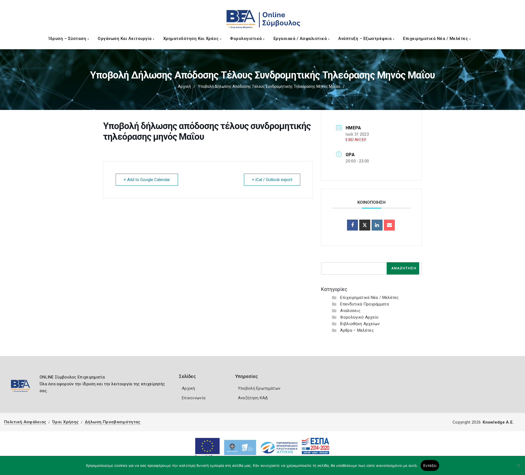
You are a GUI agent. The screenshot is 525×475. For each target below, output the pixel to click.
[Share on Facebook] (352, 225)
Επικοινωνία (193, 397)
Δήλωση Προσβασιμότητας (113, 421)
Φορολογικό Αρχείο (359, 317)
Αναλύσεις (350, 310)
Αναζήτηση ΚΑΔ (253, 397)
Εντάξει (430, 465)
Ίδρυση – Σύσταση (68, 38)
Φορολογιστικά (246, 38)
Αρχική (184, 86)
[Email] (389, 225)
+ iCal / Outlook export (272, 179)
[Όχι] (518, 468)
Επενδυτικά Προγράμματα (364, 304)
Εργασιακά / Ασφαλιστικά (300, 38)
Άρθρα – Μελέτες (357, 330)
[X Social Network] (364, 225)
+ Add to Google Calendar (147, 179)
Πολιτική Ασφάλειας (25, 421)
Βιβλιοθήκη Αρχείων (360, 323)
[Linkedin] (377, 225)
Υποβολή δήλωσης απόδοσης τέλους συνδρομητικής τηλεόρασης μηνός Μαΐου (269, 86)
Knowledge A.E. (498, 422)
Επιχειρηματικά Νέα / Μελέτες (436, 38)
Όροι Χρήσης (65, 421)
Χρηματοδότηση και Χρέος (191, 38)
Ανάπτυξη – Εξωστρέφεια (365, 38)
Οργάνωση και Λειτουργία (125, 38)
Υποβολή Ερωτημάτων (259, 388)
